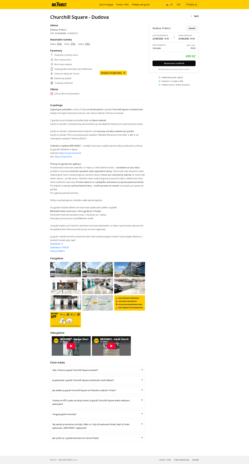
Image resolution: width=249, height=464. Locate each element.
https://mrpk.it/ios (63, 156)
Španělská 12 (56, 243)
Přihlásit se (191, 4)
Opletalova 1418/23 (59, 247)
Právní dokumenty (181, 460)
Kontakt (195, 460)
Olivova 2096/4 (57, 251)
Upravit (192, 28)
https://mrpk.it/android (70, 153)
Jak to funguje (106, 4)
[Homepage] (59, 4)
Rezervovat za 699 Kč (174, 63)
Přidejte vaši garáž (141, 4)
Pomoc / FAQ (122, 4)
